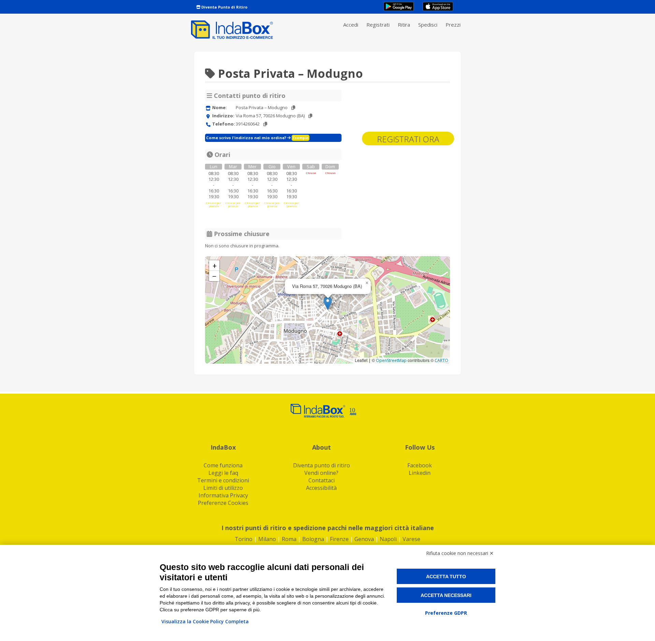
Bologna (313, 539)
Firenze (339, 539)
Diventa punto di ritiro (321, 465)
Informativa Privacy (223, 495)
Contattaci (321, 480)
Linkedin (420, 473)
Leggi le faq (223, 473)
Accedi (350, 24)
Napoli (388, 539)
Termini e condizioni (223, 480)
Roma (289, 539)
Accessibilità (321, 488)
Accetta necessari (446, 595)
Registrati (378, 24)
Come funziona (223, 465)
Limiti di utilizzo (223, 488)
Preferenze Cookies (223, 503)
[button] (327, 303)
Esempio (300, 137)
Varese (411, 539)
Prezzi (453, 24)
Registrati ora (408, 139)
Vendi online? (321, 473)
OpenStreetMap (391, 360)
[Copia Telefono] (265, 124)
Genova (364, 539)
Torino (243, 539)
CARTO (441, 360)
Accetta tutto (446, 576)
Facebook (419, 465)
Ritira (404, 24)
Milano (267, 539)
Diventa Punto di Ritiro (223, 7)
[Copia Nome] (293, 107)
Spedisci (427, 24)
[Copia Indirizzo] (310, 116)
